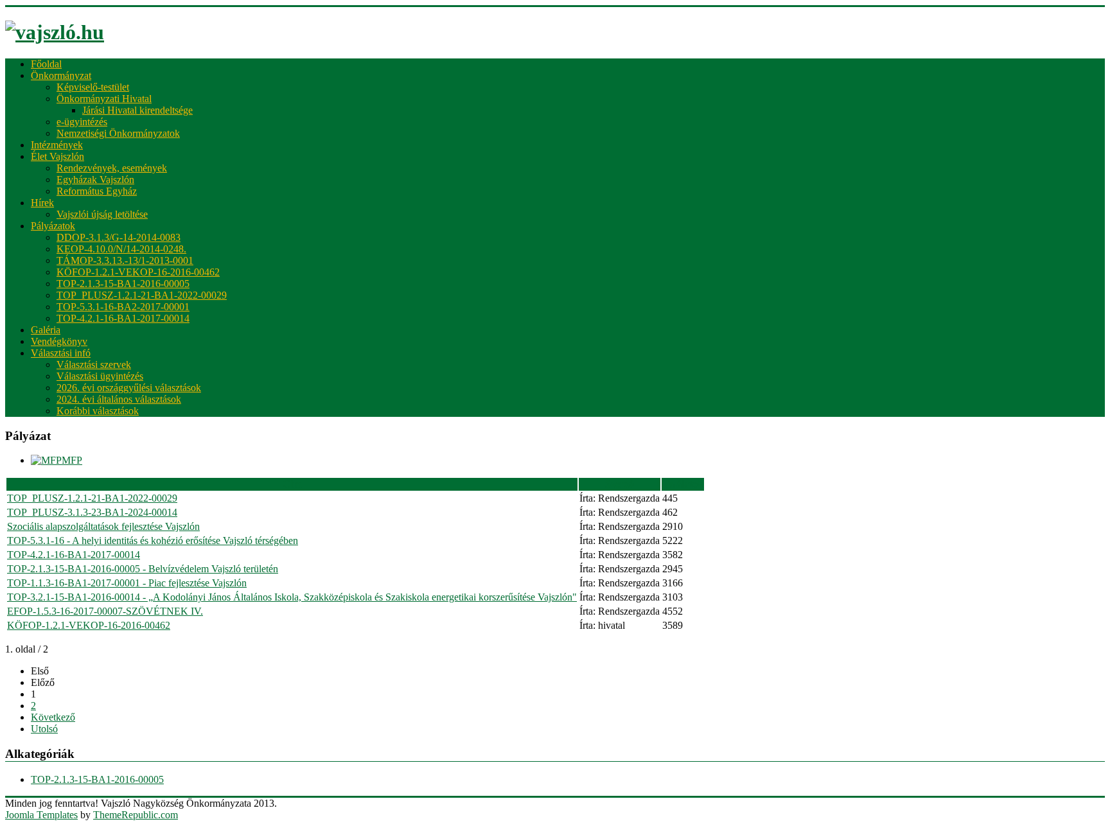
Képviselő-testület (93, 87)
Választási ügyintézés (100, 376)
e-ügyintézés (82, 121)
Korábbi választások (98, 410)
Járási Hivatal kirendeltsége (137, 110)
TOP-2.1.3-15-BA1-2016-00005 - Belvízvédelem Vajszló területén (142, 568)
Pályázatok (53, 225)
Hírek (42, 202)
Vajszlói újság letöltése (102, 214)
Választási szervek (94, 364)
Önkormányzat (61, 75)
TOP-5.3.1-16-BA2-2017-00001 (123, 306)
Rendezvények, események (112, 168)
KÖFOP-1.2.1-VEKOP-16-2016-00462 (138, 272)
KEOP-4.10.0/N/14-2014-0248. (121, 248)
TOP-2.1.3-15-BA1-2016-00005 (123, 283)
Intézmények (57, 144)
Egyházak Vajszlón (95, 179)
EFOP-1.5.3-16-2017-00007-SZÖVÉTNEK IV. (105, 611)
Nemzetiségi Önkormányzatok (118, 133)
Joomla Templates (41, 814)
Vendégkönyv (59, 341)
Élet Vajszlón (57, 156)
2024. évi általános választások (119, 399)
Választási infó (61, 352)
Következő (53, 717)
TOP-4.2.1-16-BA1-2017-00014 (123, 318)
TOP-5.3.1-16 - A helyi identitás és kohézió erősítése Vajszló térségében (152, 540)
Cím (292, 484)
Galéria (45, 329)
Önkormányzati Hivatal (104, 98)
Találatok (682, 484)
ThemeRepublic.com (135, 814)
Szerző (619, 484)
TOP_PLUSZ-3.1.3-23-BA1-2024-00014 (92, 512)
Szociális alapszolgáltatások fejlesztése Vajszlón (103, 526)
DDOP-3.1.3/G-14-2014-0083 (119, 237)
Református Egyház (97, 191)
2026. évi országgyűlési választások (129, 387)
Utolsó (44, 728)
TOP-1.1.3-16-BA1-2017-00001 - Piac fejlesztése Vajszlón (127, 582)
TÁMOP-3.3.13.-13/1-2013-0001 (125, 260)
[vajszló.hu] (54, 32)
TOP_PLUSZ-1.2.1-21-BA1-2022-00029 (142, 295)
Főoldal (46, 63)
